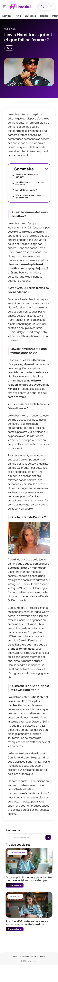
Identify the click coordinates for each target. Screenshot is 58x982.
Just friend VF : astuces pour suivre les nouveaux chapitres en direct (27, 923)
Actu (9, 48)
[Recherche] (42, 6)
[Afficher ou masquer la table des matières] (41, 169)
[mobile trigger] (5, 6)
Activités (15, 896)
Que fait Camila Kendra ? (26, 190)
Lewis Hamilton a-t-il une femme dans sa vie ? (29, 183)
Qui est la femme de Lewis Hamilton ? (26, 175)
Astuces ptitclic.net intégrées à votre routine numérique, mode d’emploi (29, 879)
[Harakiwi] (20, 6)
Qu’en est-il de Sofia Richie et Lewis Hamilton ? (28, 196)
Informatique (17, 852)
